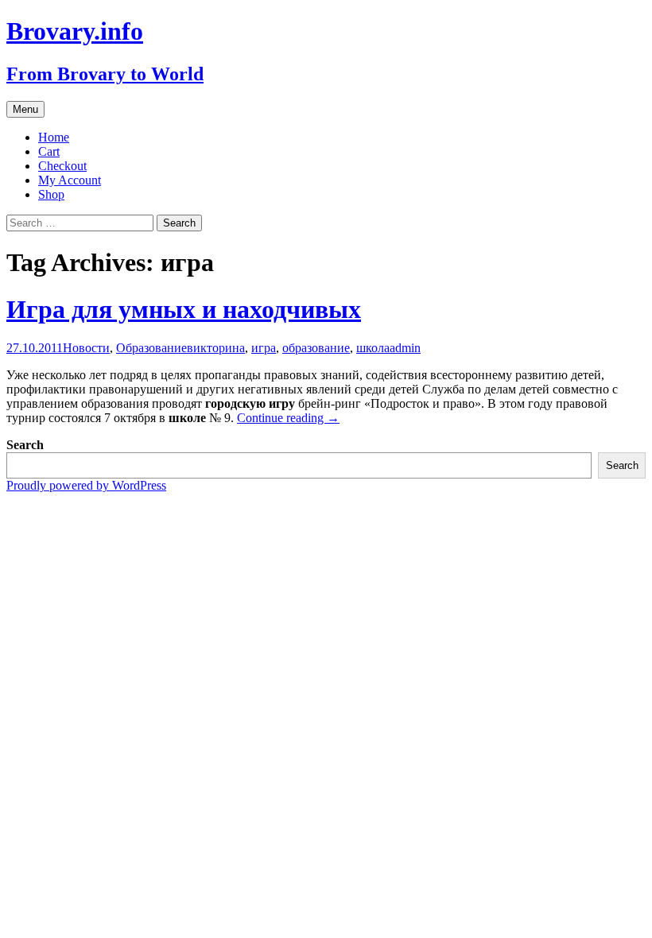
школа (373, 348)
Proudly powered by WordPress (86, 485)
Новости (86, 348)
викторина (216, 348)
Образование (151, 348)
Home (53, 137)
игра (263, 348)
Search (25, 445)
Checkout (62, 165)
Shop (51, 194)
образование (316, 348)
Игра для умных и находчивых (183, 309)
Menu (25, 109)
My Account (69, 180)
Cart (49, 151)
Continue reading (288, 417)
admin (405, 348)
